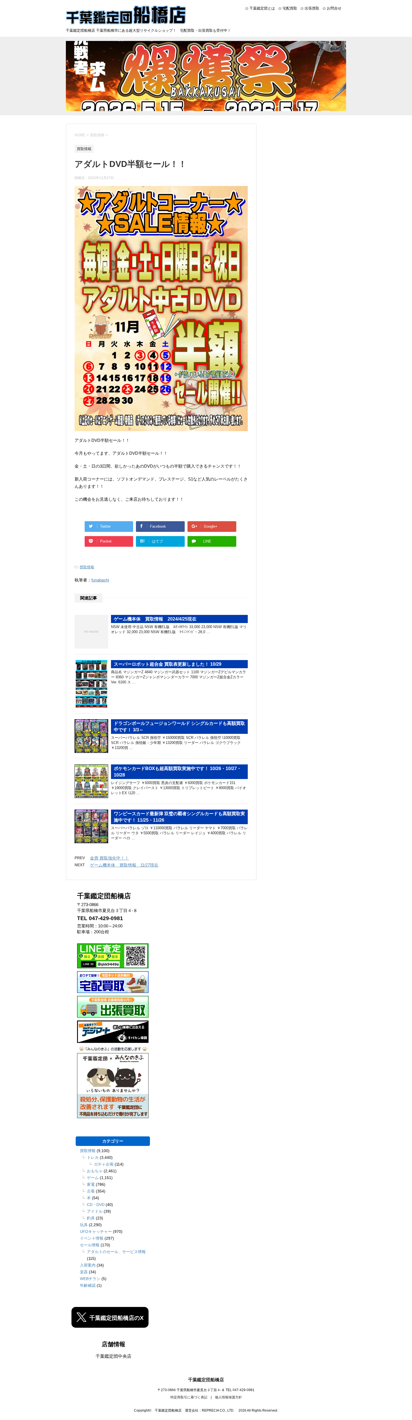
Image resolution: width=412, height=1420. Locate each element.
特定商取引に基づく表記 (188, 1397)
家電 (91, 1184)
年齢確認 (88, 1285)
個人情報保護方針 (228, 1397)
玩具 (84, 1225)
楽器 (84, 1272)
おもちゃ (95, 1171)
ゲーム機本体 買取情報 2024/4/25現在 (155, 619)
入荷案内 (88, 1265)
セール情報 (89, 1245)
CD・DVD (96, 1204)
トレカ (93, 1157)
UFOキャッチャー (96, 1231)
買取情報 (87, 567)
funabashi (100, 580)
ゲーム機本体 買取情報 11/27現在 (124, 865)
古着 (91, 1191)
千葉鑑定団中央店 (113, 1356)
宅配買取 (290, 8)
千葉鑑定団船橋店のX (116, 1318)
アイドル (95, 1211)
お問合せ (334, 8)
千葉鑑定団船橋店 (206, 1379)
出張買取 (312, 8)
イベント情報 (91, 1238)
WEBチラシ (90, 1278)
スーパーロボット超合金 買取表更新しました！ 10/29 (167, 664)
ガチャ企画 (104, 1164)
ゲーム (93, 1177)
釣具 (91, 1218)
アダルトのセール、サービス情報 (116, 1251)
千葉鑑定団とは (262, 8)
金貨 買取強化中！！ (109, 858)
